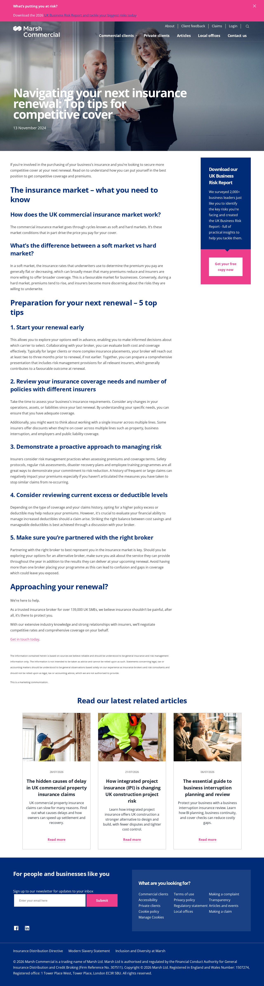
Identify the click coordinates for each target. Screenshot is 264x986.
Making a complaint (224, 894)
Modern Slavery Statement (89, 951)
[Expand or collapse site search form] (247, 26)
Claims (217, 26)
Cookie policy (149, 911)
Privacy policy (184, 900)
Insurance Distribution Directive (38, 951)
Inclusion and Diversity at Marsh (140, 951)
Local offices (209, 35)
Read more (56, 839)
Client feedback (193, 26)
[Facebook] (16, 928)
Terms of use (184, 894)
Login (233, 26)
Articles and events (223, 905)
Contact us (237, 35)
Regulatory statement (191, 905)
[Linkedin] (27, 928)
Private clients (157, 35)
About (169, 26)
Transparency (219, 900)
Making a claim (220, 911)
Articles (184, 35)
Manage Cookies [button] (151, 917)
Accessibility (148, 900)
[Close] (255, 6)
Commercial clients (116, 35)
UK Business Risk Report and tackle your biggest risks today (90, 15)
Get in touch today (24, 639)
